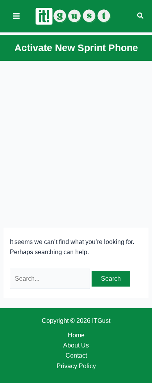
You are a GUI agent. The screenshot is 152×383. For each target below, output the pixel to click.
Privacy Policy (76, 366)
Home (76, 335)
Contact (76, 355)
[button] (140, 16)
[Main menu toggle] (16, 16)
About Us (76, 345)
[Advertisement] (76, 142)
